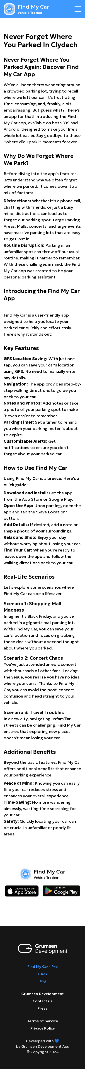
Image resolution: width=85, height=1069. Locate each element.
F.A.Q (42, 973)
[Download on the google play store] (61, 891)
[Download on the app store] (22, 891)
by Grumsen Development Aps (42, 1046)
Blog (43, 981)
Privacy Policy (42, 1028)
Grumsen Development (42, 993)
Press (42, 1008)
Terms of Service (42, 1021)
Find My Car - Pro (42, 966)
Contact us (42, 1001)
